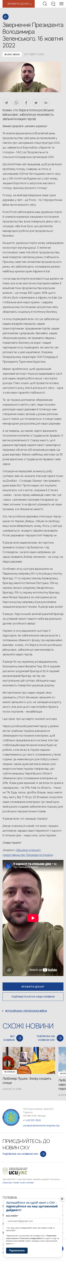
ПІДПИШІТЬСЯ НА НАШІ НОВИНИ (33, 996)
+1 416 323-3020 (32, 1120)
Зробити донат (33, 986)
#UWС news (12, 54)
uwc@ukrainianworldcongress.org (41, 1125)
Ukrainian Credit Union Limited (18, 1182)
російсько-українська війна (27, 1010)
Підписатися (17, 1250)
